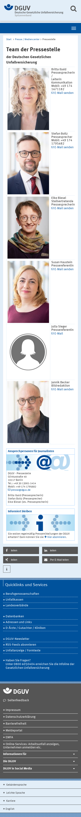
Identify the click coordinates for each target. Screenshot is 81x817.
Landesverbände (17, 605)
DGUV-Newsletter (17, 639)
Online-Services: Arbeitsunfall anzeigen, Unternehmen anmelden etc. (31, 746)
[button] (21, 550)
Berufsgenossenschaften (22, 594)
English (10, 809)
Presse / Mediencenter (27, 39)
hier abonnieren (56, 537)
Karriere (10, 801)
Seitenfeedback (18, 700)
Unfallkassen (14, 599)
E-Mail (58, 333)
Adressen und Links (19, 622)
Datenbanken (15, 616)
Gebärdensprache (16, 785)
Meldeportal (14, 730)
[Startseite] (33, 10)
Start (8, 39)
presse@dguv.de (21, 490)
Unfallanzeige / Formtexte (23, 650)
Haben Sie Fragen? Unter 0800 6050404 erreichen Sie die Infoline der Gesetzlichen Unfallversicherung (40, 664)
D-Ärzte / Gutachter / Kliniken (25, 628)
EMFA (9, 737)
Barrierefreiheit (16, 723)
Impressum (13, 710)
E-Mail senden (64, 93)
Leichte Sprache (15, 793)
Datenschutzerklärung (21, 717)
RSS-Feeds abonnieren (21, 644)
